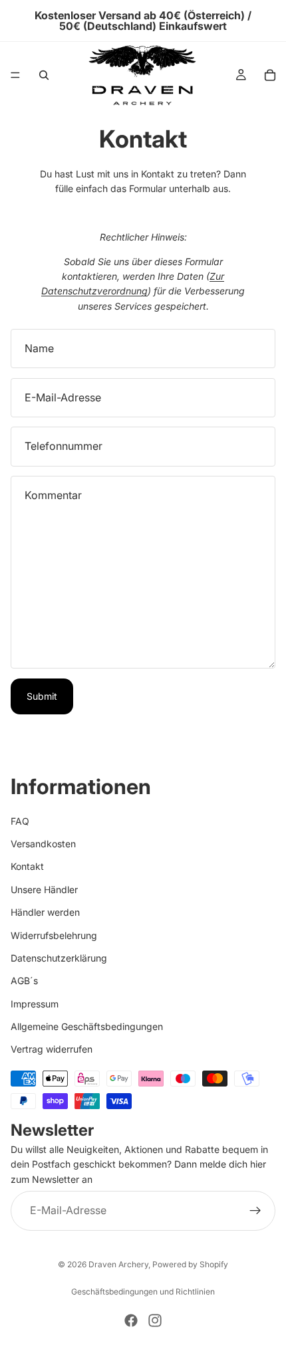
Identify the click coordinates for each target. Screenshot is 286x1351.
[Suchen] (44, 75)
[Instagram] (155, 1320)
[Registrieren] (255, 1211)
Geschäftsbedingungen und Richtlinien (143, 1292)
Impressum (35, 1003)
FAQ (20, 821)
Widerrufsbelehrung (54, 935)
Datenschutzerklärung (59, 958)
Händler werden (45, 912)
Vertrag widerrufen (51, 1049)
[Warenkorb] (270, 75)
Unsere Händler (44, 889)
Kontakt (27, 867)
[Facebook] (131, 1320)
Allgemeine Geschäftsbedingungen (87, 1026)
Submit (42, 696)
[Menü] (15, 75)
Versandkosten (43, 843)
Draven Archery (118, 1264)
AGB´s (24, 980)
